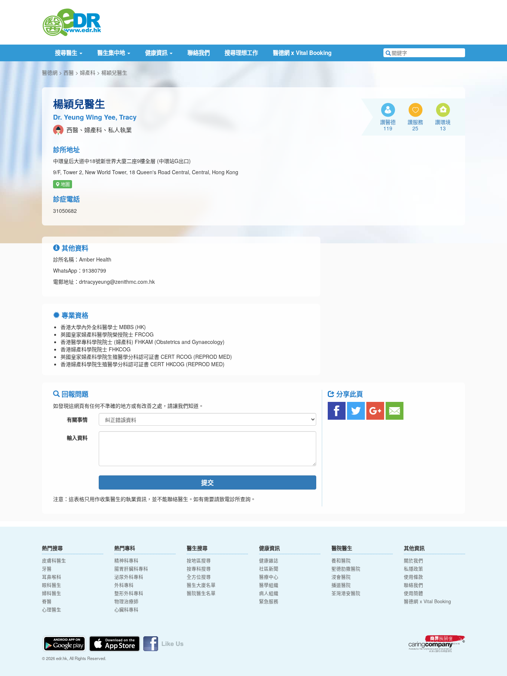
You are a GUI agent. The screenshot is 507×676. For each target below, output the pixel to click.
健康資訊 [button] (157, 53)
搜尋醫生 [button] (67, 53)
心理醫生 (51, 609)
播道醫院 (341, 585)
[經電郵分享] (394, 411)
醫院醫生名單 (201, 593)
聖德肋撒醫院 (345, 568)
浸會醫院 (341, 576)
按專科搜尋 (199, 568)
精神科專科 (126, 560)
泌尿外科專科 (128, 576)
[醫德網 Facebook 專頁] (163, 643)
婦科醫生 (51, 593)
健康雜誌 (268, 560)
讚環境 (443, 124)
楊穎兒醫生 (114, 72)
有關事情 (77, 419)
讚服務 (415, 124)
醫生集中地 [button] (112, 53)
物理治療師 (126, 601)
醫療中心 (268, 576)
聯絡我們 (198, 53)
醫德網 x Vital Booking (302, 53)
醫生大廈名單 (201, 585)
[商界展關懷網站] (437, 643)
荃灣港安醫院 (345, 593)
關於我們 (413, 560)
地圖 (65, 184)
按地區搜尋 (199, 560)
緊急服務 (268, 601)
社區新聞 (268, 568)
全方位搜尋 (199, 576)
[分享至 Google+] (375, 411)
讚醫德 (388, 124)
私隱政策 (413, 568)
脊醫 (47, 601)
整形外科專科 (128, 593)
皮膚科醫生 (54, 560)
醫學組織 (268, 585)
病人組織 (268, 593)
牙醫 (47, 568)
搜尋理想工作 (241, 53)
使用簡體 (413, 593)
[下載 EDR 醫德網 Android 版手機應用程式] (65, 643)
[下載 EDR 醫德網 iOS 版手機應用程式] (115, 643)
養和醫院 (341, 560)
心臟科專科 (126, 609)
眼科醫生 (51, 585)
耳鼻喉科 (51, 576)
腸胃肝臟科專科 (131, 568)
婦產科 (87, 72)
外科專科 (124, 585)
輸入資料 (77, 437)
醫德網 (50, 72)
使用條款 (413, 576)
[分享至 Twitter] (356, 411)
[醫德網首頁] (71, 21)
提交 (207, 482)
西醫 (68, 72)
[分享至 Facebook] (337, 411)
